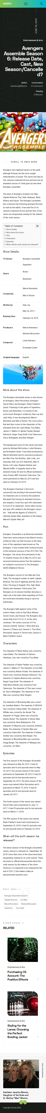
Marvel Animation (11, 904)
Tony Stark (20, 908)
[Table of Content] (37, 226)
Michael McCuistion (28, 904)
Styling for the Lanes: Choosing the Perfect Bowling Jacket (18, 1031)
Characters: (11, 238)
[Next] (25, 1102)
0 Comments (37, 86)
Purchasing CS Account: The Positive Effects (17, 976)
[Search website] (41, 3)
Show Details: (11, 229)
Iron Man (24, 900)
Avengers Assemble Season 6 (16, 896)
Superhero (8, 908)
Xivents (7, 3)
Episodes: (10, 241)
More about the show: (15, 232)
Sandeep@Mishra (19, 86)
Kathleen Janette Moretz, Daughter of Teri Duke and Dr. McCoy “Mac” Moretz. (16, 1095)
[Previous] (21, 1102)
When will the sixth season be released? (22, 244)
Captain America (10, 900)
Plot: (8, 235)
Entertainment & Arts (33, 40)
